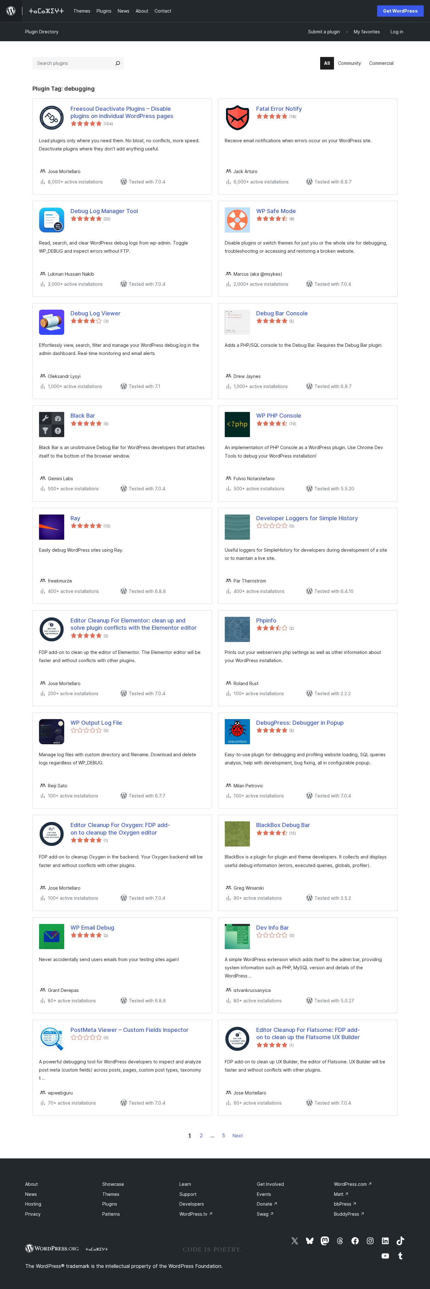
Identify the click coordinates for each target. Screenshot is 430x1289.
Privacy (33, 1214)
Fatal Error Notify (279, 108)
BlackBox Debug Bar (283, 825)
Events (264, 1194)
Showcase (113, 1184)
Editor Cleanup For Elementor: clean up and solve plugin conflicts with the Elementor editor (134, 624)
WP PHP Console (278, 415)
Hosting (33, 1204)
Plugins (109, 1204)
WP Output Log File (96, 722)
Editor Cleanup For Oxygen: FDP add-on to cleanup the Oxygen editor (120, 829)
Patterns (111, 1214)
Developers (191, 1204)
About (31, 1184)
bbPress (345, 1204)
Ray (75, 518)
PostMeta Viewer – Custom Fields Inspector (130, 1030)
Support (187, 1194)
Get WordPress (400, 11)
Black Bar (83, 415)
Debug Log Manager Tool (104, 211)
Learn (185, 1184)
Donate (267, 1204)
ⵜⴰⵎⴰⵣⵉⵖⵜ (96, 1249)
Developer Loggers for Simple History (307, 518)
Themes (110, 1194)
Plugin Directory (42, 31)
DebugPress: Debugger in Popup (300, 722)
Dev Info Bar (272, 927)
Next (238, 1135)
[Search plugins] (117, 63)
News (31, 1194)
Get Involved (270, 1184)
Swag (265, 1214)
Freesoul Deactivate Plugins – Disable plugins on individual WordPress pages (122, 112)
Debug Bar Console (282, 313)
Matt (341, 1194)
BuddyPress (349, 1214)
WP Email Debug (92, 927)
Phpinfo (266, 620)
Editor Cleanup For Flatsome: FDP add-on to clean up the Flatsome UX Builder (308, 1033)
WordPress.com (353, 1184)
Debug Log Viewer (96, 313)
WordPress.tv (196, 1214)
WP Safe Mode (276, 211)
